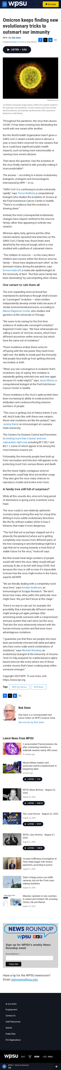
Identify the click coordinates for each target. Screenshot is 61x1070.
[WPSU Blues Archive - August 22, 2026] (12, 794)
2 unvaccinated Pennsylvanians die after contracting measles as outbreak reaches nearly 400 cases (40, 747)
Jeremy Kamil (10, 424)
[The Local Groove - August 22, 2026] (12, 818)
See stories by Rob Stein (31, 722)
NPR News (38, 687)
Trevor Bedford (26, 193)
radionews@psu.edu (24, 979)
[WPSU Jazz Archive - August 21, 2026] (12, 839)
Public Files (10, 1034)
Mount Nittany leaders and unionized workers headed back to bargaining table (40, 765)
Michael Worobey (31, 650)
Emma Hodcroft (12, 270)
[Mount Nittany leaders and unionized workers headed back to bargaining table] (12, 767)
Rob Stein (16, 37)
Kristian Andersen (32, 587)
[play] (4, 1066)
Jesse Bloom (46, 380)
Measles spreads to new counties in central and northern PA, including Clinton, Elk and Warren (40, 899)
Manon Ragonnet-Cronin (16, 310)
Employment (11, 1010)
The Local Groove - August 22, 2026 (40, 813)
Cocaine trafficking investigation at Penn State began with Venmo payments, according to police (40, 861)
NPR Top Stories (19, 687)
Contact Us (10, 1016)
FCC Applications (13, 1040)
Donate (52, 4)
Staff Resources (13, 1022)
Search (9, 1028)
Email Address (13, 954)
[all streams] (57, 1066)
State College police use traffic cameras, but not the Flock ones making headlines (38, 880)
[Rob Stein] (9, 711)
